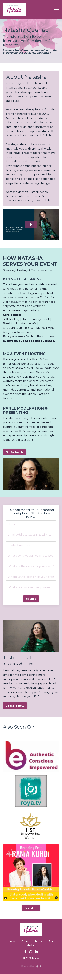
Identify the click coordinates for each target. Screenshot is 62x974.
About (14, 941)
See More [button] (31, 908)
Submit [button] (31, 598)
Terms (38, 941)
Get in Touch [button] (14, 452)
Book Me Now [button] (15, 705)
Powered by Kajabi (31, 966)
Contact (26, 941)
